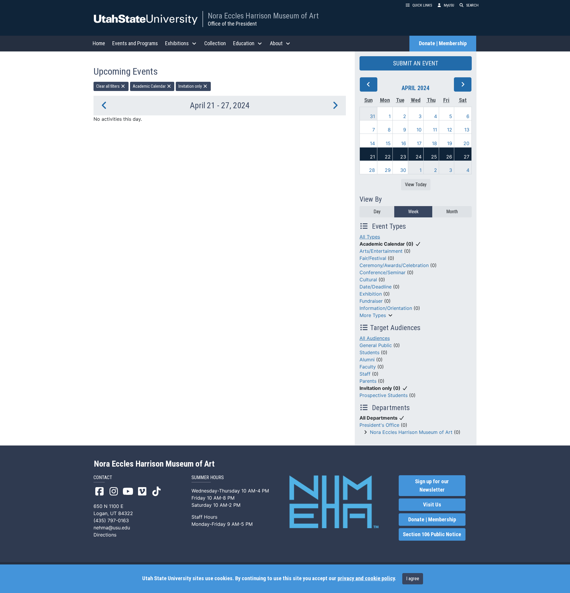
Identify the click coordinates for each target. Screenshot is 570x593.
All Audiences (375, 338)
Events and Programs (135, 43)
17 (419, 143)
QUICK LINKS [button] (422, 5)
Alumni (367, 360)
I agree (412, 578)
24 (419, 157)
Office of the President (232, 24)
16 (403, 143)
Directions (105, 535)
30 (403, 170)
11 (435, 130)
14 (372, 143)
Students (369, 352)
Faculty (368, 367)
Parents (368, 381)
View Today (416, 184)
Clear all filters (108, 86)
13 (466, 130)
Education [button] (243, 43)
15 (388, 143)
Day (377, 211)
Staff (365, 374)
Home (99, 43)
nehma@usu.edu (112, 528)
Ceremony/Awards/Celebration (394, 265)
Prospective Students (384, 395)
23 (403, 157)
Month (452, 211)
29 (388, 170)
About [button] (276, 43)
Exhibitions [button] (177, 43)
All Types (370, 237)
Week (413, 211)
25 (434, 157)
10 (419, 130)
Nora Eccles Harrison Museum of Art (263, 15)
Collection (215, 43)
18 (434, 143)
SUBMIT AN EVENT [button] (415, 63)
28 (372, 170)
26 (449, 157)
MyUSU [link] (449, 5)
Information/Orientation (386, 308)
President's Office (379, 425)
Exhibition (371, 294)
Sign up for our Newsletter (432, 485)
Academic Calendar (150, 86)
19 (449, 143)
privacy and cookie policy (366, 578)
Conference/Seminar (383, 272)
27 (466, 157)
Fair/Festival (373, 258)
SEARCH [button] (472, 5)
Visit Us (432, 504)
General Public (376, 345)
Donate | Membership (443, 43)
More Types (373, 315)
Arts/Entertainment (381, 251)
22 (388, 157)
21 (372, 157)
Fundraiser (371, 301)
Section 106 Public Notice (432, 534)
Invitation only (190, 86)
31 (372, 116)
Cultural (368, 280)
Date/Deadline (376, 287)
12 (449, 130)
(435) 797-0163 (111, 520)
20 (466, 143)
